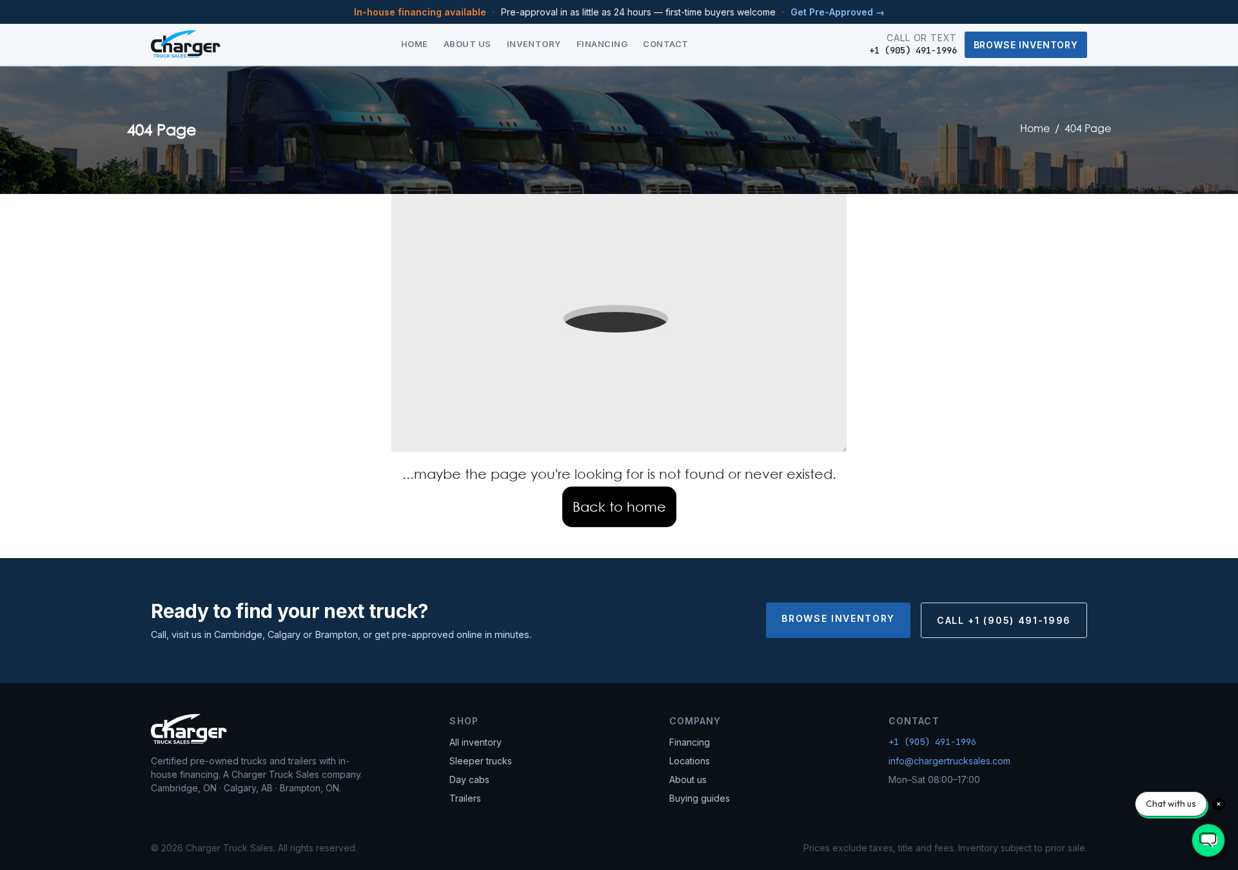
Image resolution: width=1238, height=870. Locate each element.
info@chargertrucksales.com (949, 760)
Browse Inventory (1026, 44)
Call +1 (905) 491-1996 (1004, 620)
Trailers (465, 798)
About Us (467, 44)
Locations (689, 760)
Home (414, 44)
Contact (666, 44)
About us (688, 779)
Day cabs (469, 779)
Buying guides (699, 798)
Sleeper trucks (480, 760)
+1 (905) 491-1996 (932, 742)
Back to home (619, 506)
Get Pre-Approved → (838, 11)
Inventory (534, 44)
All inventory (475, 742)
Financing (602, 44)
